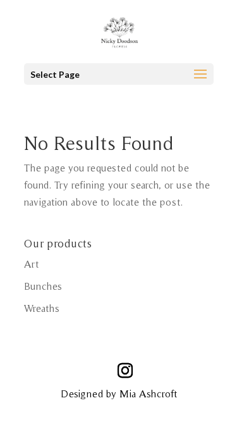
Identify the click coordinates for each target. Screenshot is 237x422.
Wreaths (41, 308)
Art (31, 264)
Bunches (43, 286)
